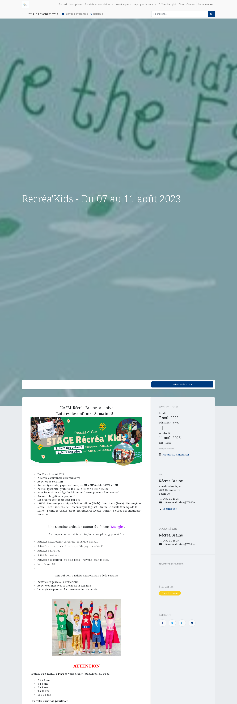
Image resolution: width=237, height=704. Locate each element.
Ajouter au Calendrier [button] (176, 454)
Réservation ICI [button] (182, 384)
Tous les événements (42, 14)
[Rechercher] (211, 14)
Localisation (170, 508)
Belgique (98, 13)
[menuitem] (62, 4)
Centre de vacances (77, 13)
